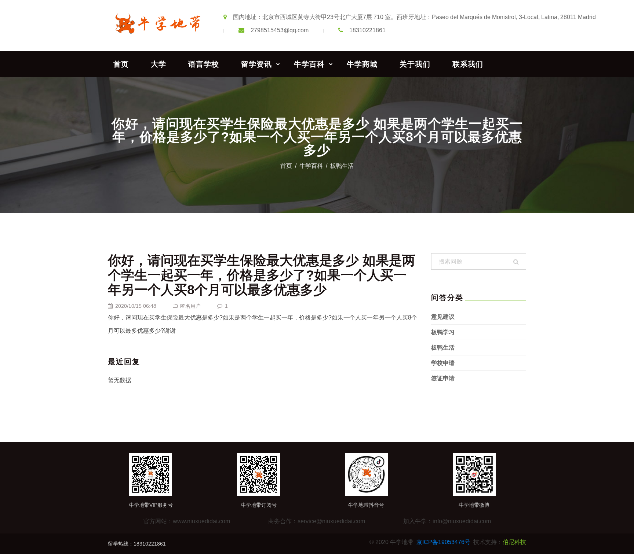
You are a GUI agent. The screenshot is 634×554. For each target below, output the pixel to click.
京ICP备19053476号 (443, 542)
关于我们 (415, 64)
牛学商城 (362, 64)
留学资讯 (256, 64)
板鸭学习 (443, 332)
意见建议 (443, 317)
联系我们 (467, 64)
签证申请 (443, 378)
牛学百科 (309, 64)
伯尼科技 (514, 542)
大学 (158, 64)
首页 (121, 64)
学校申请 (443, 363)
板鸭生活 (342, 166)
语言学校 (203, 64)
